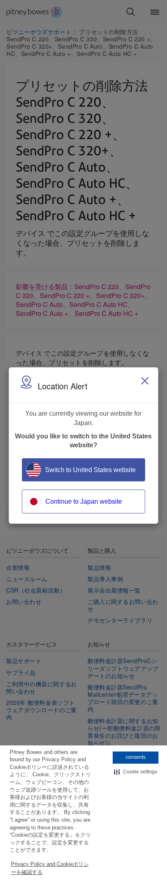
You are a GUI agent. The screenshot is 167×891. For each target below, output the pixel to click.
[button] (135, 772)
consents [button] (136, 757)
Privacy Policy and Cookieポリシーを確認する (50, 868)
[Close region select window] (144, 381)
